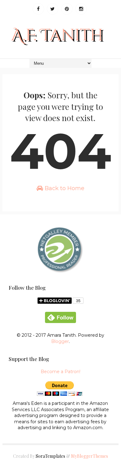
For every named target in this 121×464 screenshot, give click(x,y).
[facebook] (38, 9)
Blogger (60, 341)
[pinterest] (67, 9)
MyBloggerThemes (89, 456)
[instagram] (81, 9)
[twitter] (52, 9)
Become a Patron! (60, 371)
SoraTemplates (50, 456)
